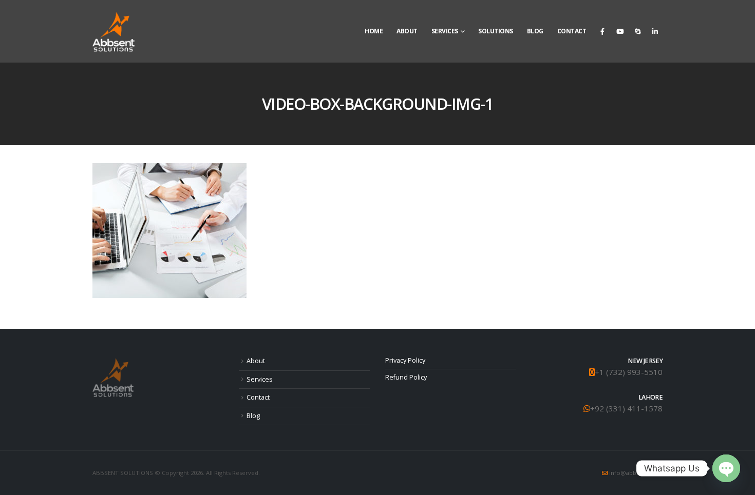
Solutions (495, 31)
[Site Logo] (113, 31)
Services (444, 31)
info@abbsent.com (636, 473)
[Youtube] (620, 31)
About (407, 31)
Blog (535, 31)
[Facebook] (602, 31)
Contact (572, 31)
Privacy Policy (405, 360)
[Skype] (637, 31)
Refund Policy (406, 377)
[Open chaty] (726, 468)
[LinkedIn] (655, 31)
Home (374, 31)
